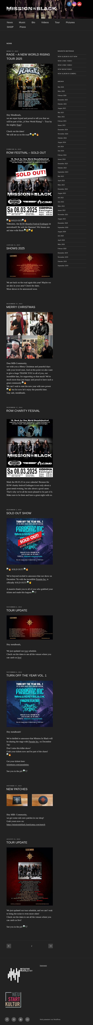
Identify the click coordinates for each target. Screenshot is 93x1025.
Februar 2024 (62, 155)
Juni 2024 (61, 151)
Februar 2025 (62, 121)
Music (22, 22)
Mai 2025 (61, 112)
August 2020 (62, 232)
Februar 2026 (62, 95)
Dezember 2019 (63, 253)
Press (23, 27)
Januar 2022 (61, 210)
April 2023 (61, 180)
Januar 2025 (61, 125)
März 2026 (61, 91)
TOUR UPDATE (16, 610)
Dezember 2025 (63, 100)
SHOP (10, 27)
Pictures (70, 22)
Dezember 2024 (63, 129)
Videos (45, 22)
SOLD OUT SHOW (18, 513)
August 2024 (62, 142)
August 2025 (62, 108)
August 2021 (62, 219)
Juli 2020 (61, 236)
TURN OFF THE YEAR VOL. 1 (26, 675)
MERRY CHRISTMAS (20, 307)
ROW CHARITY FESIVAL (23, 410)
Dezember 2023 (63, 163)
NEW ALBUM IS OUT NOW (67, 56)
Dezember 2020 (63, 223)
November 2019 (63, 257)
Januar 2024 (61, 159)
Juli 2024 (61, 146)
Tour (57, 22)
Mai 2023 (61, 176)
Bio (33, 22)
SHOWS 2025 (15, 248)
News (10, 22)
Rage (19, 125)
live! (19, 657)
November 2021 (63, 214)
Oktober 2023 (62, 168)
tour (26, 651)
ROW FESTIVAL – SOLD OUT (26, 152)
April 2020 (61, 240)
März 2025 (61, 117)
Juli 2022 (61, 197)
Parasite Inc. (41, 579)
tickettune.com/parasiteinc (18, 764)
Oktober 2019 (62, 261)
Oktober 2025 (62, 104)
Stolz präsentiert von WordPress (50, 1019)
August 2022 (62, 193)
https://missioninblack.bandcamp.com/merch (26, 824)
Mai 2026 (61, 87)
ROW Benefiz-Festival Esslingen (34, 224)
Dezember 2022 (63, 189)
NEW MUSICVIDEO (65, 69)
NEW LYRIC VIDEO (65, 61)
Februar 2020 (62, 248)
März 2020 (61, 244)
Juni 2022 (61, 202)
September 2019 (63, 266)
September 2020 (63, 227)
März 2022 (61, 206)
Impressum (43, 965)
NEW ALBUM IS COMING (67, 74)
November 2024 (63, 134)
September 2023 (63, 172)
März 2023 (61, 185)
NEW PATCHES (16, 789)
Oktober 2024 (62, 138)
